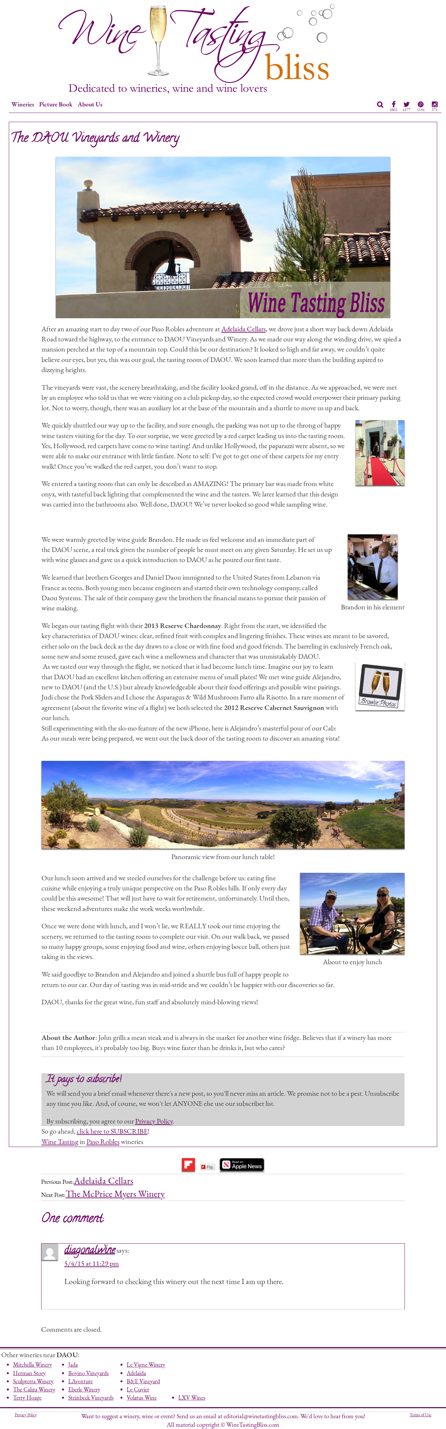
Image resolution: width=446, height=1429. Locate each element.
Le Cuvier (138, 1389)
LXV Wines (191, 1397)
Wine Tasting (59, 1141)
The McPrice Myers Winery (115, 1193)
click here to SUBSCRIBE (112, 1131)
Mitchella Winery (32, 1364)
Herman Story (29, 1373)
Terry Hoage (27, 1397)
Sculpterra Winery (33, 1381)
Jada (73, 1364)
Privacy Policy (154, 1121)
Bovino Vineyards (88, 1373)
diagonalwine (89, 1251)
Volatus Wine (142, 1397)
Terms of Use (420, 1415)
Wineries (22, 104)
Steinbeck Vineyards (91, 1397)
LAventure (80, 1381)
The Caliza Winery (34, 1389)
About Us (90, 104)
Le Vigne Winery (146, 1364)
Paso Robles (103, 1141)
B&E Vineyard (143, 1381)
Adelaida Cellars (243, 329)
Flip (210, 1167)
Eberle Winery (84, 1389)
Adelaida (136, 1373)
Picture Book (55, 104)
